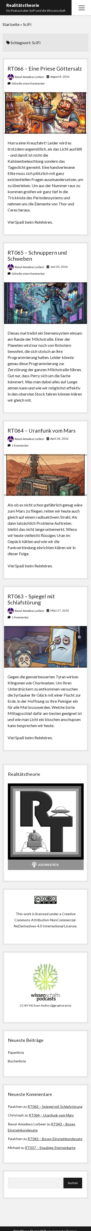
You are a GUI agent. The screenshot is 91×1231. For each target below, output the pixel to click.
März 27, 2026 (59, 610)
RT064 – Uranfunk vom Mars (42, 430)
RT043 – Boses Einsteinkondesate (55, 1139)
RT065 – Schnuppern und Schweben (37, 255)
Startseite (11, 24)
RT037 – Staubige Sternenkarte (50, 1147)
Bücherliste (17, 1061)
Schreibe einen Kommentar (28, 83)
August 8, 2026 (60, 76)
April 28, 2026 (59, 438)
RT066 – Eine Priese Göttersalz (45, 68)
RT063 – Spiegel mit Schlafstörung (31, 599)
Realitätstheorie (22, 5)
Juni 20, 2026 (59, 267)
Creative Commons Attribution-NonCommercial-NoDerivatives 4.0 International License (45, 920)
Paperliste (16, 1052)
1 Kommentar (20, 445)
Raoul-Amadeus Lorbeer (29, 77)
